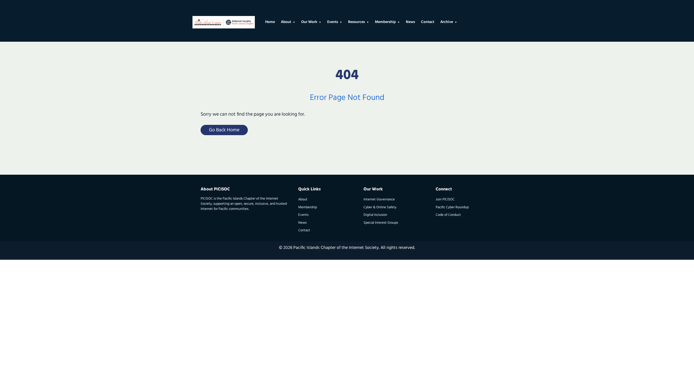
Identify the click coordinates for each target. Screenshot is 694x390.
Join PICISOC (445, 199)
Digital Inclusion (375, 215)
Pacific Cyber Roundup (452, 207)
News (302, 223)
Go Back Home (224, 130)
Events (303, 215)
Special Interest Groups (381, 223)
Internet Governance (379, 199)
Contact (304, 230)
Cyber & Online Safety (380, 207)
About (302, 199)
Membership (307, 207)
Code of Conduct (448, 215)
